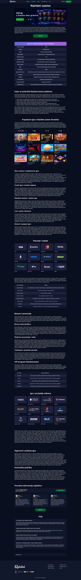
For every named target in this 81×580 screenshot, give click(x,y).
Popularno (20, 130)
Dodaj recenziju (60, 490)
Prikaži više (41, 509)
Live (33, 130)
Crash (46, 130)
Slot (59, 130)
